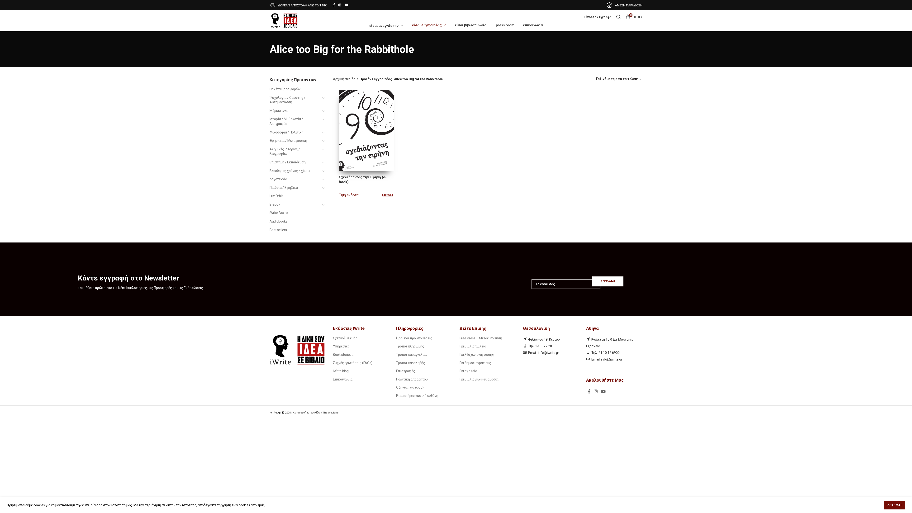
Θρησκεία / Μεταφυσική (288, 140)
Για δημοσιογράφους (475, 363)
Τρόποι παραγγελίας (412, 354)
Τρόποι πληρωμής (410, 346)
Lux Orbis (276, 196)
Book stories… (343, 354)
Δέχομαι (894, 505)
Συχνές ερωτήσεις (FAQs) (352, 363)
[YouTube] (346, 5)
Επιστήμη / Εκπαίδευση (288, 162)
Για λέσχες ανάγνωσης (477, 354)
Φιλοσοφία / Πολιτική (287, 132)
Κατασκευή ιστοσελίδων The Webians (315, 412)
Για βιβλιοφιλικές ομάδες (479, 379)
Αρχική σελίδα (344, 79)
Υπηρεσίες (341, 346)
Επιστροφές (405, 371)
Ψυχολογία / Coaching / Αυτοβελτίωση (287, 100)
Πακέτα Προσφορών (285, 89)
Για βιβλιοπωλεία (473, 346)
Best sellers (278, 230)
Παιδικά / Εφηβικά (284, 188)
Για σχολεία (468, 371)
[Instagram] (340, 5)
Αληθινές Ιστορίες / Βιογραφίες (285, 151)
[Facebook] (334, 5)
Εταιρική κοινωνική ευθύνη (417, 396)
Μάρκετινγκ (279, 111)
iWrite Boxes (279, 213)
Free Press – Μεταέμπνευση (481, 338)
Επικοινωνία (342, 379)
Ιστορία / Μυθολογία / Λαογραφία (286, 121)
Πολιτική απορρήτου (412, 379)
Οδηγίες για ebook (410, 387)
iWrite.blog (341, 371)
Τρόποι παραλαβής (410, 363)
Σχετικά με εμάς (345, 338)
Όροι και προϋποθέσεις (414, 338)
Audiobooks (278, 221)
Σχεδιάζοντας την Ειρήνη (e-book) (363, 179)
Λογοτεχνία (278, 179)
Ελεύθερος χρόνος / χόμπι (290, 171)
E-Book (275, 204)
